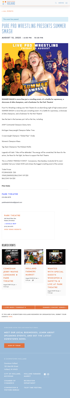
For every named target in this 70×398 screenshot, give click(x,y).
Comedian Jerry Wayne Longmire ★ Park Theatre (10, 274)
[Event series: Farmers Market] (32, 280)
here (10, 317)
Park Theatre (10, 194)
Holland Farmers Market (31, 271)
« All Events (7, 11)
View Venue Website (12, 229)
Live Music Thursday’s (15, 307)
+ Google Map (10, 224)
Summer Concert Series (54, 307)
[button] (63, 3)
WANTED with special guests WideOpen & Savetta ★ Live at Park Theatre (56, 278)
